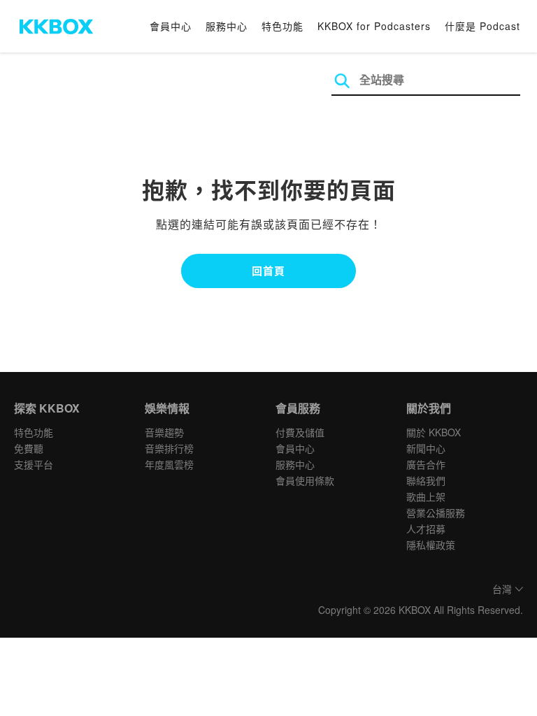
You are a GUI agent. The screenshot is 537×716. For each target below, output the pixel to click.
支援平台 (33, 464)
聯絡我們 (425, 480)
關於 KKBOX (433, 432)
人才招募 (425, 529)
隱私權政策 (430, 545)
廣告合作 (425, 464)
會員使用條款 (304, 480)
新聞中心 (425, 448)
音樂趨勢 (164, 432)
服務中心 (227, 26)
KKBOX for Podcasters (374, 26)
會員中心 (171, 26)
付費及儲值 (299, 432)
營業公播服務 (435, 513)
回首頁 (268, 270)
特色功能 (282, 26)
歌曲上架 (425, 496)
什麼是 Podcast (482, 26)
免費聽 (28, 448)
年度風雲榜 (169, 464)
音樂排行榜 (169, 448)
